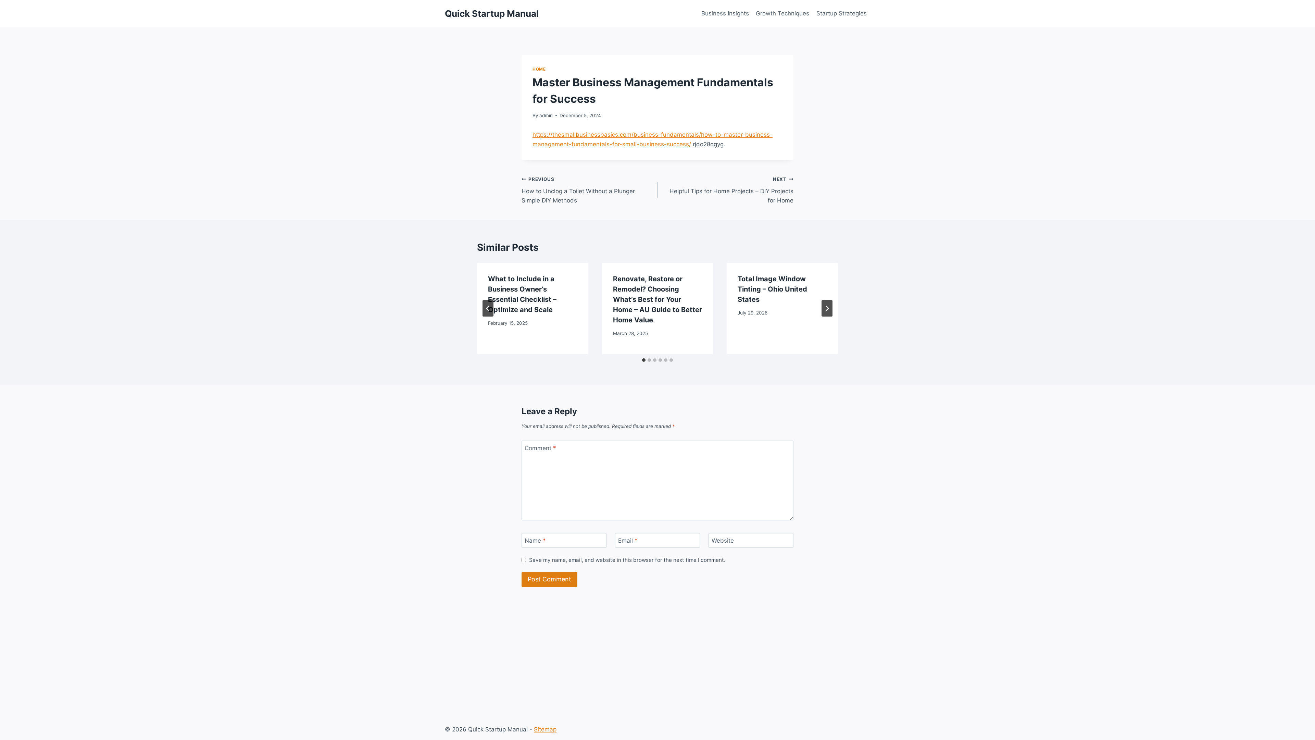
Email (628, 540)
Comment (540, 448)
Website (723, 540)
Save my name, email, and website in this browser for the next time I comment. (627, 560)
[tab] (644, 360)
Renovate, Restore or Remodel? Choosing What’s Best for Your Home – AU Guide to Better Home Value (657, 299)
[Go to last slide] (488, 308)
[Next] (827, 308)
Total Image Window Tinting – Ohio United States (772, 289)
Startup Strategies (841, 13)
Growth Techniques (782, 13)
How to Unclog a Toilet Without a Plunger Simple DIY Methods (578, 190)
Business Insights (725, 13)
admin (546, 115)
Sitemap (545, 729)
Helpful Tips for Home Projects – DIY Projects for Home (731, 190)
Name (535, 540)
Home (539, 69)
